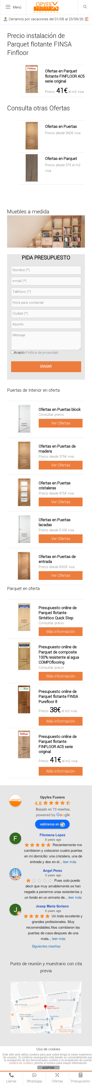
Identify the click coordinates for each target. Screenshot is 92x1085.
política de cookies (21, 1063)
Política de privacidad (42, 352)
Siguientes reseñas (46, 946)
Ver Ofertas (60, 423)
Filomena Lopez (52, 834)
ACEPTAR (48, 1067)
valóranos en (49, 824)
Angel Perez (52, 870)
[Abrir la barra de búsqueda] (85, 7)
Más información (60, 631)
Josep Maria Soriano (52, 906)
